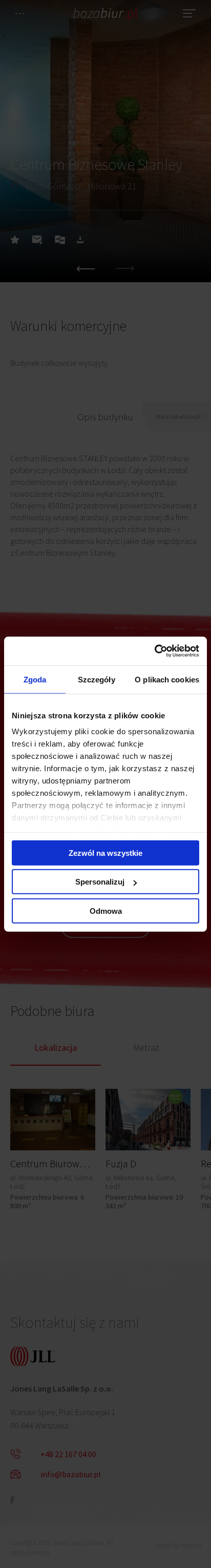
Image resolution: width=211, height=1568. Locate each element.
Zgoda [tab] (35, 679)
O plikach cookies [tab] (167, 679)
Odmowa (106, 910)
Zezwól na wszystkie (105, 852)
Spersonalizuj (99, 881)
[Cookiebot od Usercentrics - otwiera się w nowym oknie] (154, 651)
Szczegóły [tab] (96, 679)
